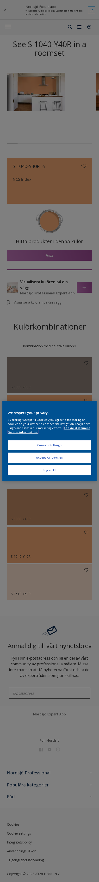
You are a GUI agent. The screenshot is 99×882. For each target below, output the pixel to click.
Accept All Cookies (49, 457)
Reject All (49, 470)
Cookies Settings (49, 445)
